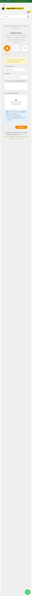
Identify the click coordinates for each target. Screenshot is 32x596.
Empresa (7, 73)
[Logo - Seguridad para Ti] (13, 8)
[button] (21, 127)
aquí (18, 28)
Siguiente (21, 127)
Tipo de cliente (9, 66)
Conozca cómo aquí (19, 1)
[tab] (7, 48)
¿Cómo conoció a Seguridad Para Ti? (15, 81)
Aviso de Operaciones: (11, 93)
